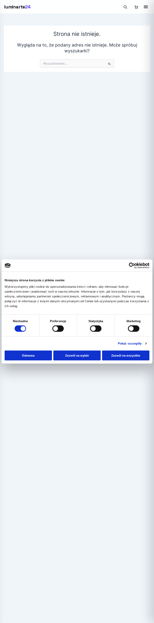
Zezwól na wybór (77, 355)
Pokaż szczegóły (130, 343)
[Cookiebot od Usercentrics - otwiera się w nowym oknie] (131, 266)
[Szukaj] (125, 7)
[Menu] (146, 7)
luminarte (17, 7)
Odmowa (28, 355)
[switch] (58, 328)
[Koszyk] (136, 7)
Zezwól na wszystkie (125, 355)
